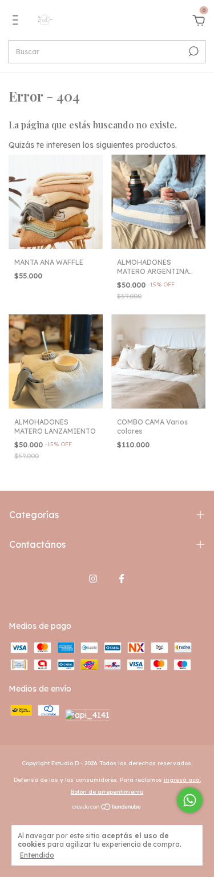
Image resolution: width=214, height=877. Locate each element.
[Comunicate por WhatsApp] (190, 800)
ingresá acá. (182, 779)
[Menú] (17, 22)
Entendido (37, 855)
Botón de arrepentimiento (107, 791)
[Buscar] (193, 51)
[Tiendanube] (107, 808)
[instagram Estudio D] (93, 578)
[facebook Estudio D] (121, 578)
